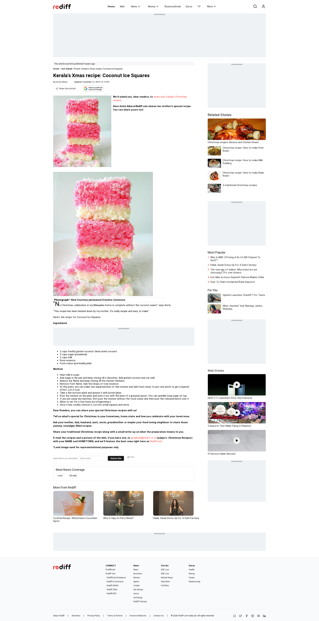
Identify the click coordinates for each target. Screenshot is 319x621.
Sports (136, 581)
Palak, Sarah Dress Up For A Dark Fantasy (233, 264)
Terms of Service (115, 616)
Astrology (137, 597)
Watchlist (165, 581)
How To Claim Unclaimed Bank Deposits (232, 281)
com (60, 475)
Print (132, 457)
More (210, 6)
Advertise (76, 616)
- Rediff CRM (111, 589)
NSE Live (165, 573)
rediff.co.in (150, 437)
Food (76, 68)
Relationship (194, 581)
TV (199, 6)
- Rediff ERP (111, 593)
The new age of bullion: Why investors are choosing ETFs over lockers (233, 271)
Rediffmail (110, 569)
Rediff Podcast (140, 601)
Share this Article (67, 88)
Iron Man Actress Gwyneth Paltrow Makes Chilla (237, 277)
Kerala (73, 475)
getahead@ (137, 437)
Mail (122, 6)
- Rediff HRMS (112, 585)
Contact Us (159, 616)
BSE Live (165, 569)
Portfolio (165, 585)
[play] (236, 384)
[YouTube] (258, 616)
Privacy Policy (93, 616)
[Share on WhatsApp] (234, 616)
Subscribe (115, 458)
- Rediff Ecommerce (114, 581)
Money (151, 6)
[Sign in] (263, 6)
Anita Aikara (61, 82)
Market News (167, 577)
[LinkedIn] (264, 616)
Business (137, 573)
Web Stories (216, 370)
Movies (136, 577)
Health (192, 569)
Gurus (189, 6)
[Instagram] (252, 616)
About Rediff (58, 616)
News (134, 6)
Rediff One (110, 573)
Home (111, 6)
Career (192, 577)
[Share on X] (240, 616)
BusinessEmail (173, 6)
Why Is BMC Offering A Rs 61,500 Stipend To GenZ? (235, 259)
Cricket (136, 585)
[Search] (255, 6)
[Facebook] (246, 616)
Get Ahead (66, 68)
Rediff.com (156, 441)
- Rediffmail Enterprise (116, 577)
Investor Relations (138, 616)
